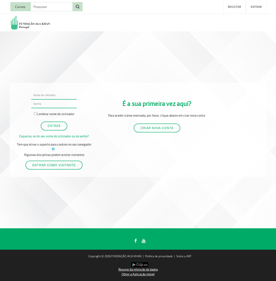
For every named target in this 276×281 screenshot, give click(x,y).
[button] (54, 149)
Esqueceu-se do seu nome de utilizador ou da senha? (54, 136)
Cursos (20, 7)
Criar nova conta (157, 128)
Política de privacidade (159, 256)
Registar (234, 6)
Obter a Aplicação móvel (138, 274)
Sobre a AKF (183, 256)
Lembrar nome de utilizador (55, 114)
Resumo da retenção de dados (138, 269)
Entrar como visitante (54, 165)
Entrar (256, 6)
